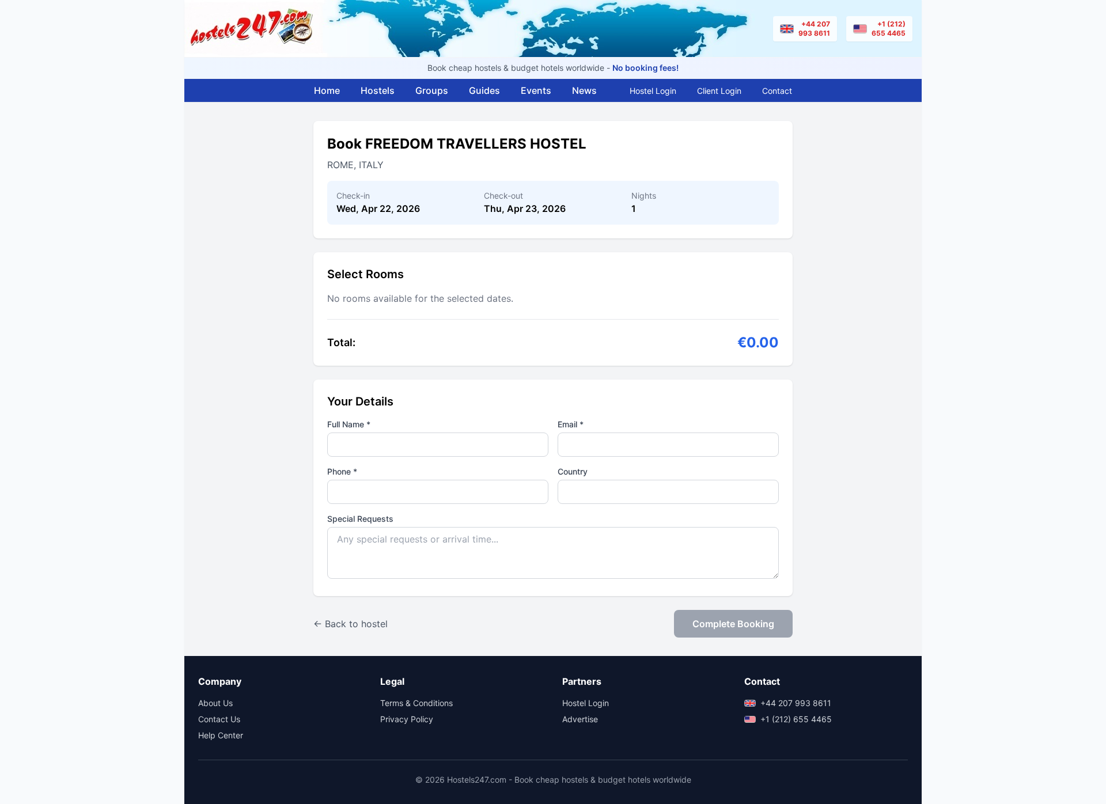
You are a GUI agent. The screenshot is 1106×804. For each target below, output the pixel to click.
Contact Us (219, 719)
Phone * (342, 471)
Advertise (580, 719)
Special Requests (360, 519)
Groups (431, 90)
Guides (484, 90)
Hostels (378, 90)
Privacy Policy (406, 719)
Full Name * (348, 424)
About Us (215, 703)
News (584, 90)
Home (327, 90)
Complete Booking (733, 623)
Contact (777, 91)
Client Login (719, 91)
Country (573, 471)
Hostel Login (653, 91)
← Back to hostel (350, 623)
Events (536, 90)
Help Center (220, 735)
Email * (571, 424)
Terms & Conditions (416, 703)
